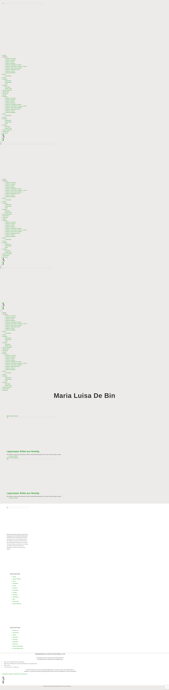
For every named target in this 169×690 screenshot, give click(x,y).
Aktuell (4, 55)
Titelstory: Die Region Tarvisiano (13, 64)
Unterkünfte (8, 76)
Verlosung (5, 93)
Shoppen (5, 85)
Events (4, 77)
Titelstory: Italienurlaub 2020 (12, 69)
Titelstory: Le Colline (10, 58)
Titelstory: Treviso (9, 61)
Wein (6, 83)
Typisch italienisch (7, 90)
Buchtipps (7, 87)
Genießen (5, 79)
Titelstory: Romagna (10, 60)
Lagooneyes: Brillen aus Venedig (23, 451)
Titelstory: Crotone (10, 71)
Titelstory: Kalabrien (10, 63)
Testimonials (6, 91)
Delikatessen (8, 82)
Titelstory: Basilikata (10, 72)
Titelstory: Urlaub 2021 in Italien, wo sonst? (16, 66)
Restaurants (8, 80)
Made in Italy (8, 88)
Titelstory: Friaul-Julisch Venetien (13, 68)
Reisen (4, 74)
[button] (1, 142)
